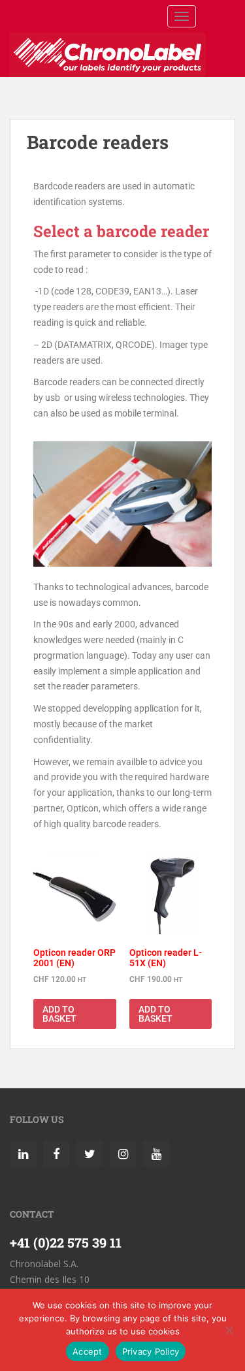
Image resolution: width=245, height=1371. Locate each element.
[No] (228, 1329)
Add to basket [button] (59, 1014)
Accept (88, 1351)
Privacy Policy (151, 1351)
